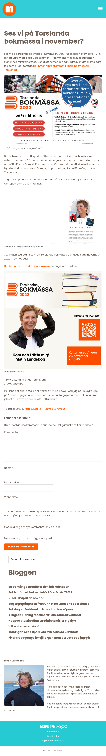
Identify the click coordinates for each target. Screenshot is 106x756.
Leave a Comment (55, 408)
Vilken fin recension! (23, 626)
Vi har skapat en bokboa (26, 598)
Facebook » (53, 736)
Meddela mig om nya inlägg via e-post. (28, 538)
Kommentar (12, 432)
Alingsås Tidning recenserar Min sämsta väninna (44, 615)
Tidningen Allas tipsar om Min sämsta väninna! (43, 632)
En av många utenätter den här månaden (38, 587)
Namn (8, 468)
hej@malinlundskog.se (53, 740)
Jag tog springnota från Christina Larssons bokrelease (48, 604)
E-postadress (13, 482)
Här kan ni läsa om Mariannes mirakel (27, 266)
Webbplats (11, 497)
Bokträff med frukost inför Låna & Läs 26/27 (40, 592)
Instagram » (53, 731)
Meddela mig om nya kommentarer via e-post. (33, 527)
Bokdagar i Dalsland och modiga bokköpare (40, 609)
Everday (60, 751)
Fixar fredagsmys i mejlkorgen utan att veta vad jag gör (49, 638)
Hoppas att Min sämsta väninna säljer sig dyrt (42, 621)
